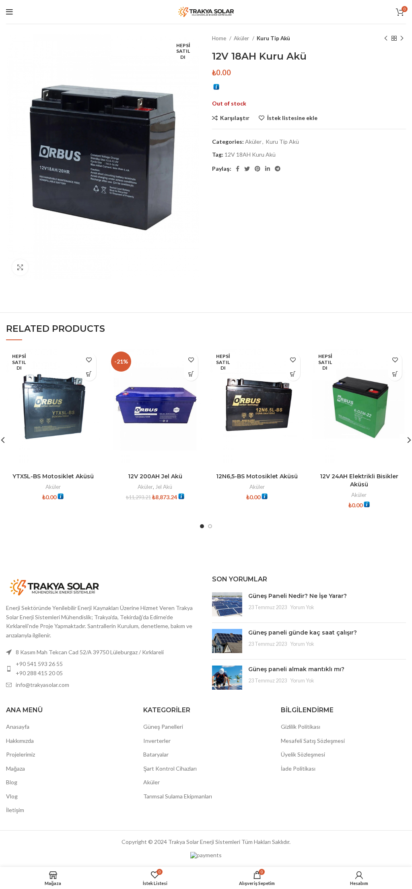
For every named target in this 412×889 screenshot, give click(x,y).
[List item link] (103, 669)
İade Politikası (298, 768)
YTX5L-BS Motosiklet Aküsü (53, 476)
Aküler (242, 38)
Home (219, 38)
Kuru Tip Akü (273, 38)
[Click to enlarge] (20, 267)
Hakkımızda (20, 740)
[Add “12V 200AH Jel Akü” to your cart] (191, 374)
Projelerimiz (20, 754)
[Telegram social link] (277, 168)
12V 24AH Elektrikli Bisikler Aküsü (359, 480)
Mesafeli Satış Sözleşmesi (313, 740)
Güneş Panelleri (163, 726)
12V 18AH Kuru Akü (250, 154)
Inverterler (157, 740)
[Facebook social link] (237, 168)
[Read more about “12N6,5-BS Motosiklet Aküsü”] (293, 374)
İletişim (15, 809)
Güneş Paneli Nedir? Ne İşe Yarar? (297, 596)
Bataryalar (156, 754)
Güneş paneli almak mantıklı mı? (296, 669)
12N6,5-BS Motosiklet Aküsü (257, 476)
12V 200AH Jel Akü (155, 476)
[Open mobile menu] (9, 12)
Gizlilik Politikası (300, 726)
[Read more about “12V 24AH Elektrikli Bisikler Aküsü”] (395, 374)
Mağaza (15, 768)
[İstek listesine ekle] (89, 360)
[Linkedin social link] (267, 168)
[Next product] (402, 39)
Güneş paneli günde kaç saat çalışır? (302, 632)
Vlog (12, 796)
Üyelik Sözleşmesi (303, 754)
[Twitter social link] (247, 168)
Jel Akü (163, 487)
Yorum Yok (302, 607)
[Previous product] (386, 39)
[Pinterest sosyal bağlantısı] (257, 168)
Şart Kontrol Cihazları (170, 768)
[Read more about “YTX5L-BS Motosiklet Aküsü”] (89, 374)
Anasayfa (17, 726)
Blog (11, 782)
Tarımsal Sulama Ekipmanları (177, 796)
